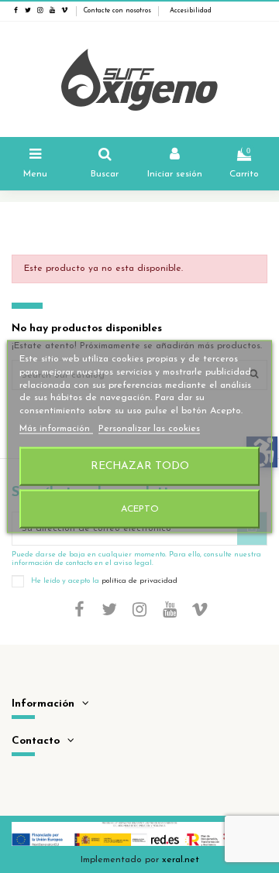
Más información (56, 428)
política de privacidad (139, 580)
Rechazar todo (140, 465)
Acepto (140, 508)
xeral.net (180, 859)
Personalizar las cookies (149, 428)
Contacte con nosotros (117, 11)
